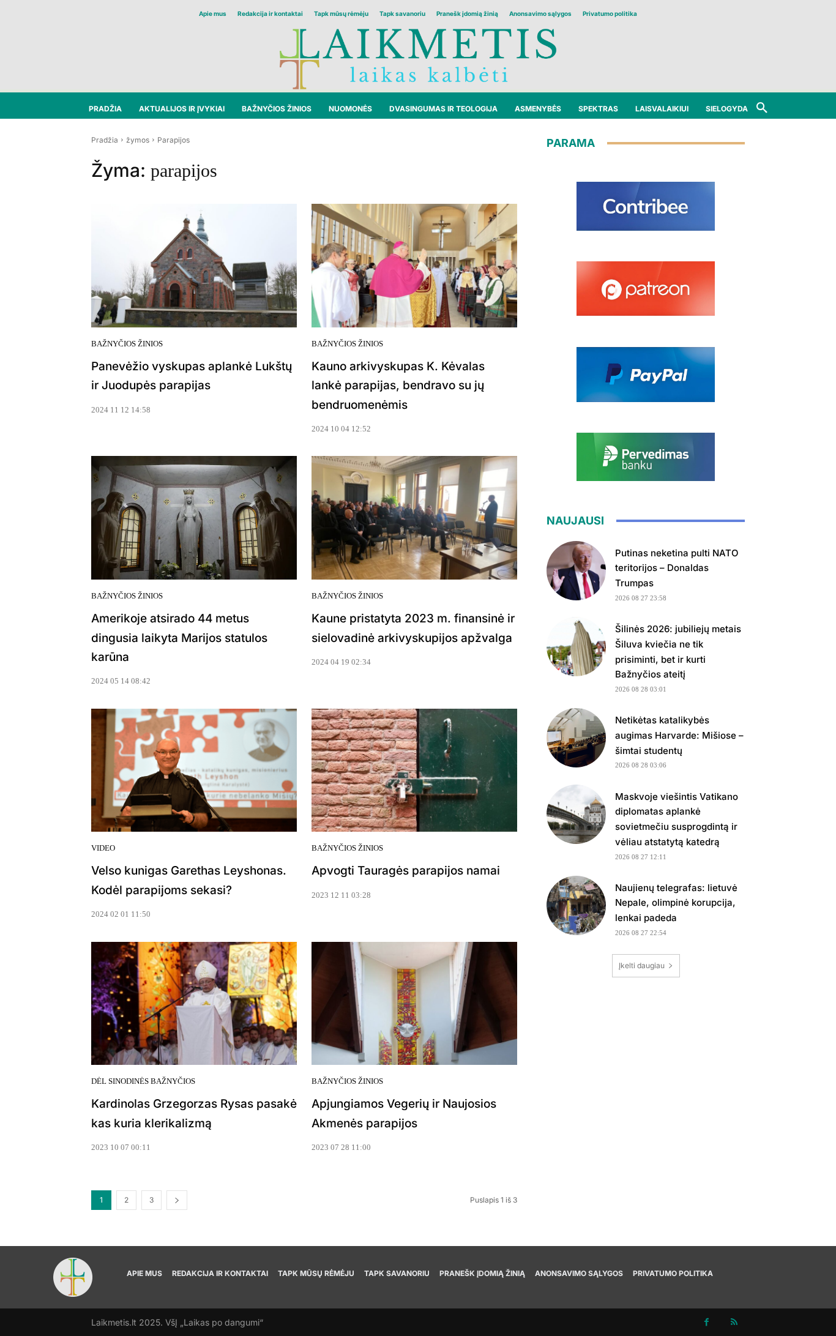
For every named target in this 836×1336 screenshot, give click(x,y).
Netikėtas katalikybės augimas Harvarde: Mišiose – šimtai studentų (679, 735)
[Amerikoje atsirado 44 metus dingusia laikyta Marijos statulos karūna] (194, 518)
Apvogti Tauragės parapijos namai (406, 871)
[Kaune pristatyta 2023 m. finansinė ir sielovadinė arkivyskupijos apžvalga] (414, 518)
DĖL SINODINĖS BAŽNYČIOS (143, 1081)
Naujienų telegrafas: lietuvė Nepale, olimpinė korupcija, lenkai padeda (676, 903)
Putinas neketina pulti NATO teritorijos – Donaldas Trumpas (677, 568)
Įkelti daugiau (642, 965)
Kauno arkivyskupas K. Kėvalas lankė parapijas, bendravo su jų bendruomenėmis (398, 385)
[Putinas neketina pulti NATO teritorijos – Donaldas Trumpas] (576, 570)
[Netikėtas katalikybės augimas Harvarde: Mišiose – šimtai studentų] (576, 737)
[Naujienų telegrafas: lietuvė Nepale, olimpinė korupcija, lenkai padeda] (576, 905)
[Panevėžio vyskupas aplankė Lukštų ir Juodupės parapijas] (194, 265)
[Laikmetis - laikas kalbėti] (418, 57)
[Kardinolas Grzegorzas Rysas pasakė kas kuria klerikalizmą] (194, 1003)
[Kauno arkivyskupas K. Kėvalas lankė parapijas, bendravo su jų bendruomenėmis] (414, 265)
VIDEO (103, 848)
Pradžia (104, 139)
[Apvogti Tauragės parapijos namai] (414, 770)
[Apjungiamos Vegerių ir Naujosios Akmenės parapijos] (414, 1003)
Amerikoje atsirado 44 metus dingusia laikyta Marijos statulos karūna (179, 637)
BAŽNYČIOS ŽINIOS (127, 344)
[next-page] (176, 1200)
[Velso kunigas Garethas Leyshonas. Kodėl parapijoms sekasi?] (194, 770)
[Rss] (734, 1322)
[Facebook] (706, 1322)
